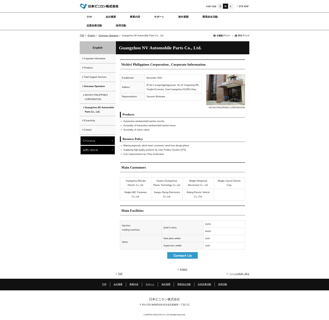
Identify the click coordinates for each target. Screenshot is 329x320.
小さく (220, 6)
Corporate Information (94, 58)
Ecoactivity (89, 120)
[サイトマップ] (242, 6)
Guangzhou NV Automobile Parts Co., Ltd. (99, 109)
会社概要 (118, 284)
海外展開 (165, 284)
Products (88, 67)
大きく (230, 6)
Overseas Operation (108, 35)
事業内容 (134, 284)
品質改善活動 (204, 284)
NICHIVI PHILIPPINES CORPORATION (96, 97)
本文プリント (240, 35)
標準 (225, 6)
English (91, 35)
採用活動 (222, 284)
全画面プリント (222, 35)
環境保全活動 (184, 284)
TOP (82, 35)
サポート (149, 284)
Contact (88, 129)
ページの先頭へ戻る (239, 274)
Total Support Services (95, 77)
